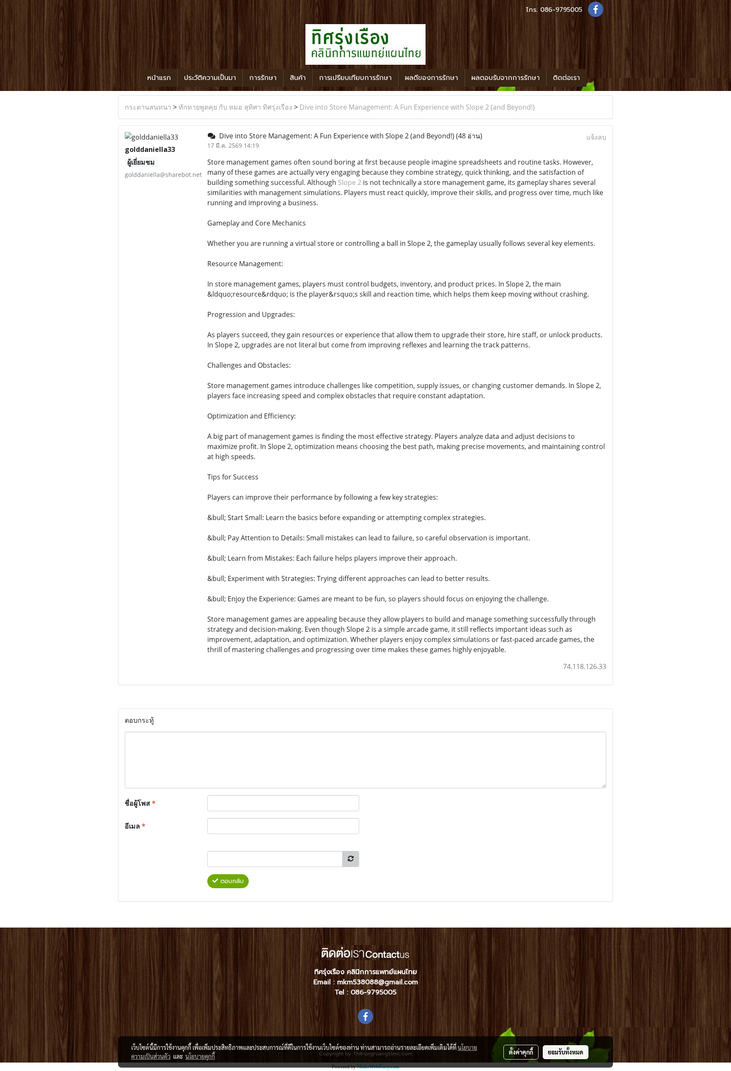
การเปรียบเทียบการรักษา (355, 78)
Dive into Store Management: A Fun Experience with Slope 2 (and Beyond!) (417, 107)
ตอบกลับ (231, 881)
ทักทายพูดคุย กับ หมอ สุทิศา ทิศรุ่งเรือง (235, 107)
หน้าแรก (159, 78)
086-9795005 (561, 9)
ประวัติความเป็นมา (210, 78)
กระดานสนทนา (148, 107)
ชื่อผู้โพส (140, 803)
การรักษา (263, 78)
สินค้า (298, 78)
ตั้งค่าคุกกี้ (521, 1052)
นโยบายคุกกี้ (200, 1056)
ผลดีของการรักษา (431, 78)
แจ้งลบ (596, 137)
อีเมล (135, 826)
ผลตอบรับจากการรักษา (505, 78)
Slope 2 (349, 182)
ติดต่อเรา (566, 78)
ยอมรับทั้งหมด (565, 1052)
